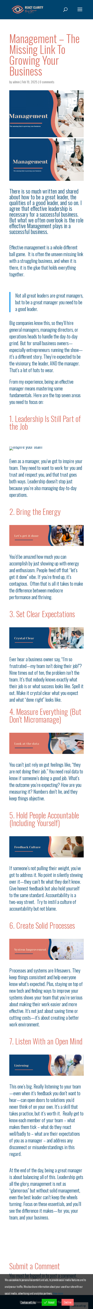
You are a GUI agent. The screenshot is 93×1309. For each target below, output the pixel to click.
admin (16, 81)
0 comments (47, 81)
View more (58, 1293)
